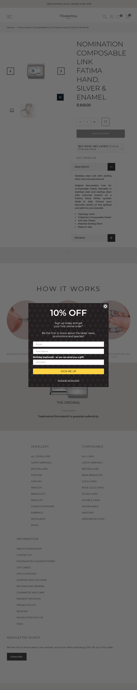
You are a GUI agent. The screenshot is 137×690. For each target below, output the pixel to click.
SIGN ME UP (68, 371)
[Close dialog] (105, 306)
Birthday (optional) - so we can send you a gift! (58, 357)
